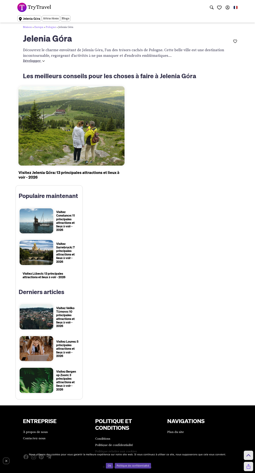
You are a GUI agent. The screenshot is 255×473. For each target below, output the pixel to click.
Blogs (65, 18)
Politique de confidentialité (114, 445)
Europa (38, 27)
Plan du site (175, 432)
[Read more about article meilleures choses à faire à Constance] (36, 221)
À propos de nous (35, 432)
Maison (27, 27)
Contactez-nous (34, 438)
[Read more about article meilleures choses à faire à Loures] (36, 348)
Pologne (51, 27)
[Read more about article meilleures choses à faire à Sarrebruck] (36, 252)
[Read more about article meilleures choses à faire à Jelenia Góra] (71, 126)
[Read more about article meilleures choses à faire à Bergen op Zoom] (36, 380)
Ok (109, 465)
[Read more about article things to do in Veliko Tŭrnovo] (36, 316)
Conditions (102, 439)
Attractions (51, 18)
